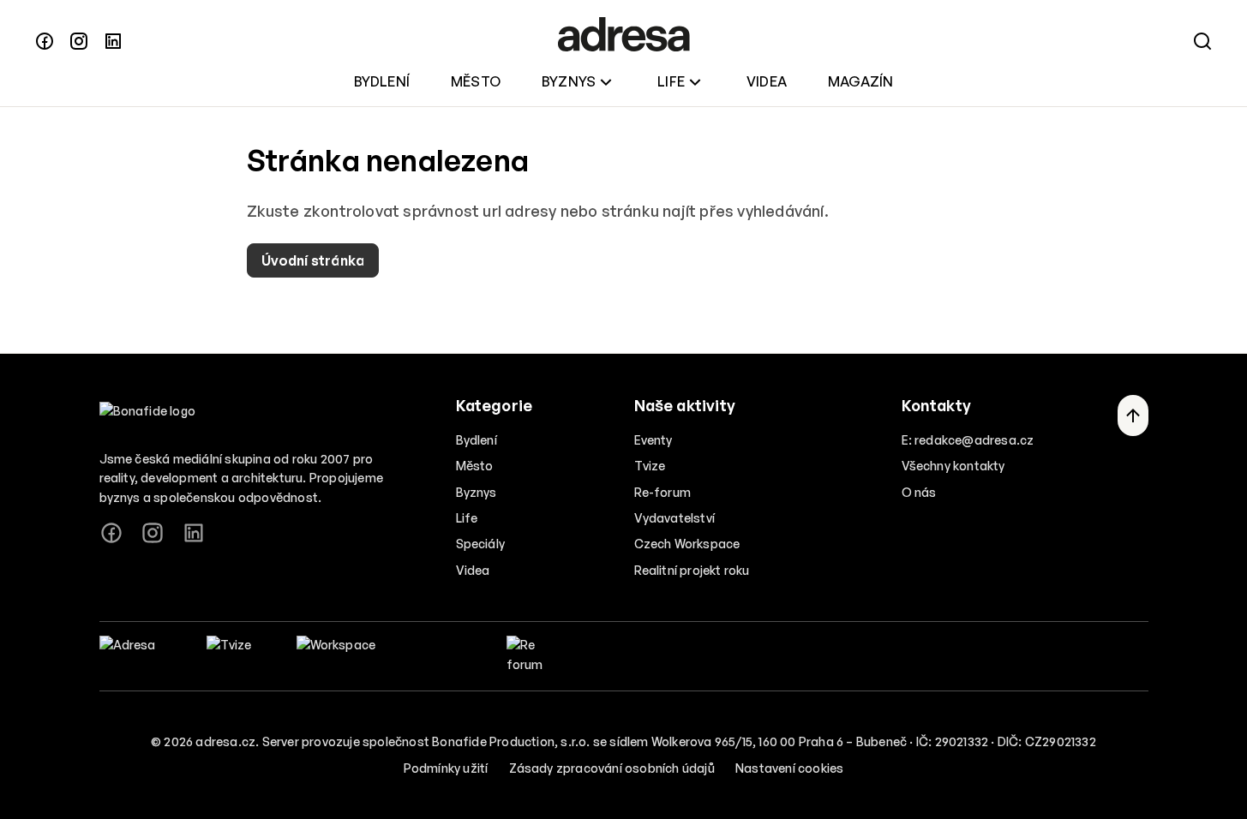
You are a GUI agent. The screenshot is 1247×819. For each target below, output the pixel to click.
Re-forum (663, 492)
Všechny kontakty (953, 465)
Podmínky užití (446, 768)
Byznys (569, 81)
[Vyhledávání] (1202, 41)
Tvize (650, 465)
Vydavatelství (675, 518)
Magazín (860, 81)
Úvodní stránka (313, 260)
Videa (766, 81)
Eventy (653, 440)
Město (476, 81)
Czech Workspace (687, 543)
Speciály (481, 543)
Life (671, 81)
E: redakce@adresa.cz (968, 440)
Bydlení (382, 81)
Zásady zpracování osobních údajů (612, 768)
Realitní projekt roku (692, 570)
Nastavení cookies (789, 768)
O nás (919, 492)
